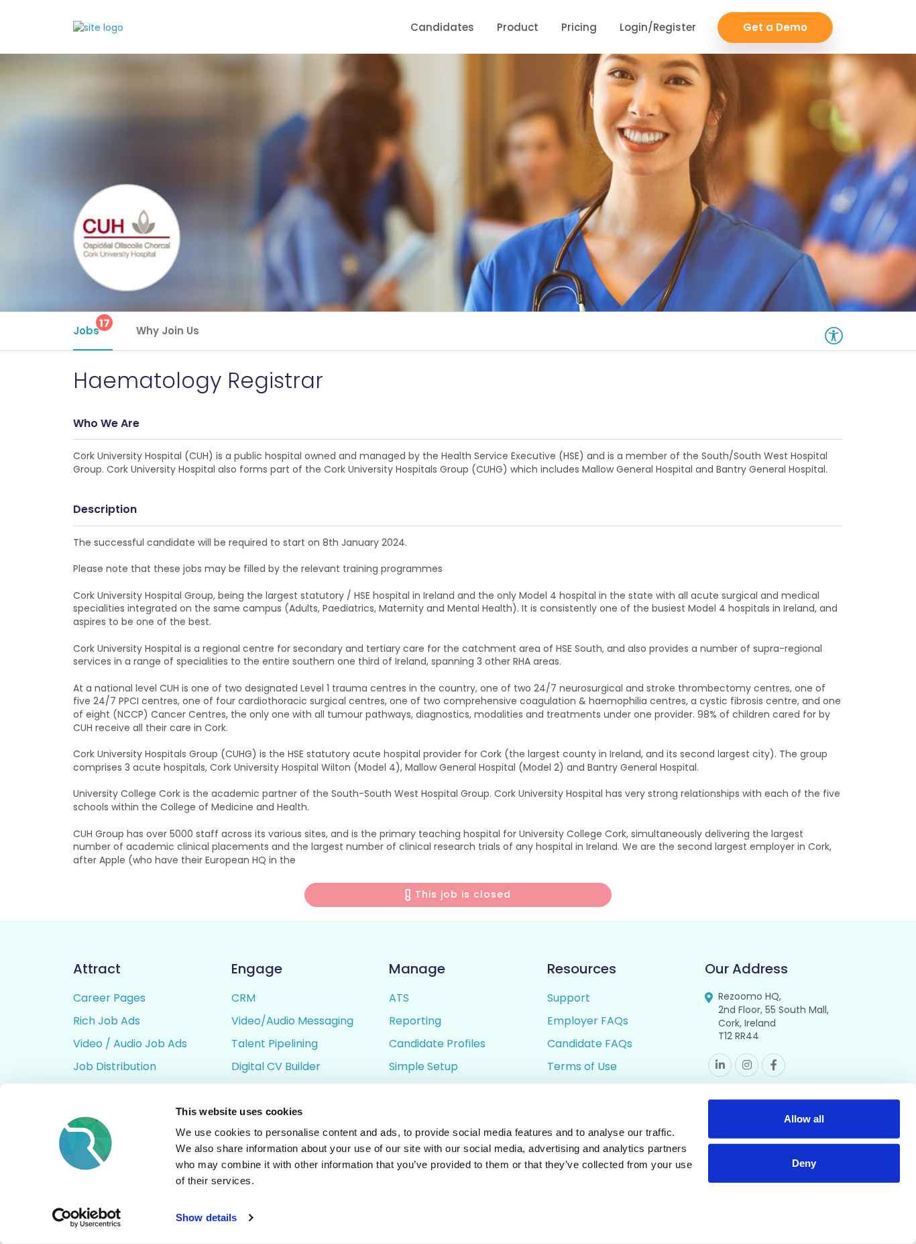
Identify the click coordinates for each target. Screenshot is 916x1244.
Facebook (773, 1065)
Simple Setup (423, 1066)
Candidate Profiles (437, 1043)
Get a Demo (775, 27)
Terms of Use (582, 1066)
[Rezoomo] (98, 28)
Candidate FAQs (589, 1043)
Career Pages (109, 998)
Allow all (804, 1119)
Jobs (91, 327)
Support (568, 998)
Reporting (415, 1020)
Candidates (442, 27)
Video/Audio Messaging (292, 1020)
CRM (243, 998)
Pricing (579, 27)
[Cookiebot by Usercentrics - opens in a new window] (87, 1218)
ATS (399, 998)
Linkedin (720, 1065)
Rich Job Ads (106, 1020)
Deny (804, 1162)
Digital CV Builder (276, 1066)
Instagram (746, 1065)
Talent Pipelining (274, 1043)
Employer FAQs (587, 1020)
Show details (206, 1217)
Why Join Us (167, 331)
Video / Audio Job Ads (130, 1043)
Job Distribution (114, 1066)
